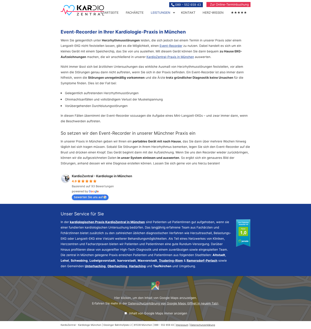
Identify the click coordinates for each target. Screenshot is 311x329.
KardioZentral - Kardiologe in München (102, 176)
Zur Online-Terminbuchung (229, 4)
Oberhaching (117, 266)
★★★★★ (239, 12)
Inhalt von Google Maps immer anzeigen (158, 313)
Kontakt (188, 12)
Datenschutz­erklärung (202, 324)
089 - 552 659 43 (188, 4)
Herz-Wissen (213, 12)
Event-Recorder (171, 46)
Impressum (182, 324)
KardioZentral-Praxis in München (170, 57)
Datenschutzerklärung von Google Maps (173, 303)
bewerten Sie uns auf (88, 197)
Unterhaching (95, 266)
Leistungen (160, 12)
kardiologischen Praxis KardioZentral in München (107, 222)
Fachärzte (135, 12)
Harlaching (137, 266)
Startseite (109, 12)
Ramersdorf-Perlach (202, 260)
